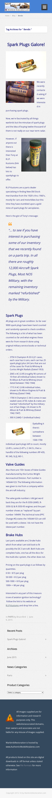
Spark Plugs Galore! (26, 44)
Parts (11, 616)
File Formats (26, 765)
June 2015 (11, 657)
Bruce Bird (21, 616)
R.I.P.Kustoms (12, 605)
